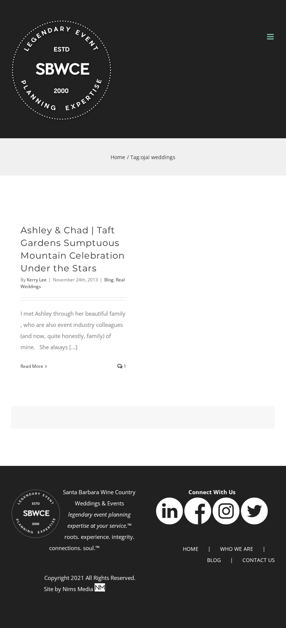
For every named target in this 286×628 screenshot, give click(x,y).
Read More (31, 366)
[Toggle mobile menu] (271, 37)
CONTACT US (258, 560)
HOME (190, 548)
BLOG (214, 560)
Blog (109, 280)
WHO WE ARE (236, 548)
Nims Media (79, 589)
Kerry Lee (37, 280)
